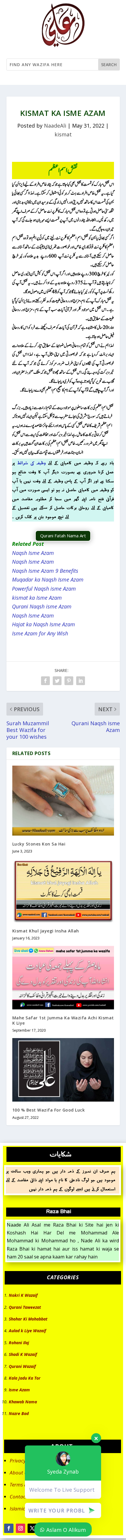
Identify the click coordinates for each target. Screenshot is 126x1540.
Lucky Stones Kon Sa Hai (39, 844)
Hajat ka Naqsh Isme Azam (43, 624)
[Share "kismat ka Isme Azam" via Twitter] (57, 681)
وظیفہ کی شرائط (31, 463)
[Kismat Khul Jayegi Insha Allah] (63, 890)
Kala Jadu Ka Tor (24, 1378)
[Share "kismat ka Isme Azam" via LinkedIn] (80, 681)
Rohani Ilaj (19, 1342)
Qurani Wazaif (22, 1366)
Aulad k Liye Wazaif (27, 1330)
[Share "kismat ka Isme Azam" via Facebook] (45, 681)
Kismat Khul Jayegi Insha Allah (45, 931)
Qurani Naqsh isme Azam (41, 606)
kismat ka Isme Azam (37, 597)
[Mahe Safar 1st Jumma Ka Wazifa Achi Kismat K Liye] (63, 977)
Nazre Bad (19, 1413)
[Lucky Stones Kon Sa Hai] (63, 801)
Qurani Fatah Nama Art (63, 536)
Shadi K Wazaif (23, 1354)
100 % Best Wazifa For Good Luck (48, 1110)
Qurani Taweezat (25, 1307)
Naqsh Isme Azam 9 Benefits (45, 570)
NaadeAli (55, 125)
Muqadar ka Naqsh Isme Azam (48, 579)
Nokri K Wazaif (23, 1295)
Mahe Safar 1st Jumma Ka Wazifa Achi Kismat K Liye (63, 1020)
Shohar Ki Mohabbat (28, 1319)
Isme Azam (19, 1389)
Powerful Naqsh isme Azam (44, 588)
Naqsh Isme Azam (33, 552)
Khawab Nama (23, 1401)
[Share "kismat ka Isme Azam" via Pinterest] (69, 681)
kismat (63, 134)
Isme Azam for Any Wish (40, 633)
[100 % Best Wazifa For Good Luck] (63, 1070)
